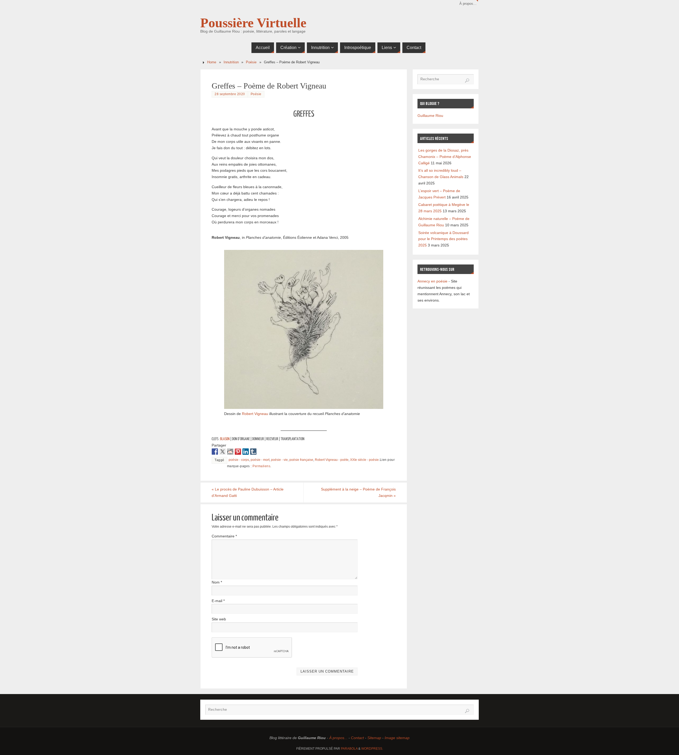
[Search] (467, 80)
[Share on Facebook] (215, 451)
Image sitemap (397, 738)
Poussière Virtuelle (253, 23)
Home (211, 62)
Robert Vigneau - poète (332, 460)
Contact (357, 738)
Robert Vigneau (255, 414)
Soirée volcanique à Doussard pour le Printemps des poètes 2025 (443, 239)
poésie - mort (260, 460)
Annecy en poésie (432, 281)
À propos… (468, 4)
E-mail (218, 601)
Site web (219, 619)
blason (225, 439)
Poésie (251, 62)
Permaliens (261, 466)
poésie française (301, 460)
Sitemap (374, 738)
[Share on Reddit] (230, 451)
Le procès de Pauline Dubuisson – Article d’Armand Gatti (248, 492)
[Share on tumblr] (253, 451)
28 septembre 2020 (230, 94)
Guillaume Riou (430, 115)
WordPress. (372, 748)
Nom (217, 582)
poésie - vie (279, 460)
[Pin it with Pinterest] (238, 451)
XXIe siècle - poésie (364, 460)
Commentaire (224, 536)
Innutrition (231, 62)
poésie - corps (239, 460)
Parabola (349, 748)
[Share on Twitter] (222, 451)
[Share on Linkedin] (245, 451)
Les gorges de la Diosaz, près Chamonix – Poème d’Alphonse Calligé (444, 156)
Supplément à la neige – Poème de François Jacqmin (358, 492)
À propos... (338, 738)
